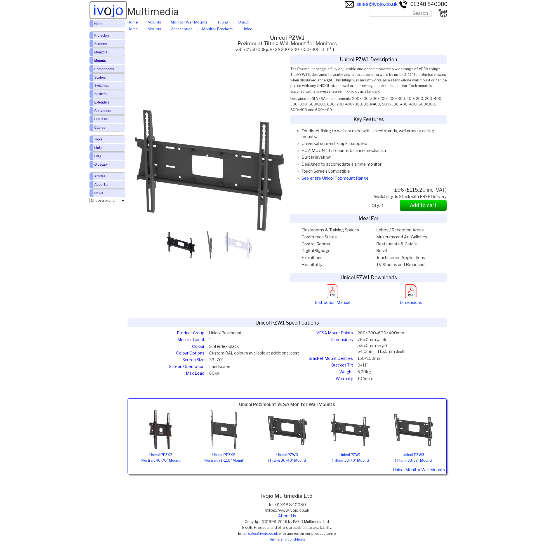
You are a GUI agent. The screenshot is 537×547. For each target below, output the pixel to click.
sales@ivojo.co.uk (377, 4)
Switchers (101, 86)
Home (98, 24)
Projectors (102, 35)
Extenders (102, 102)
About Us (287, 515)
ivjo (108, 10)
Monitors (100, 52)
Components (104, 69)
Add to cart (423, 205)
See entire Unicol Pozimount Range (335, 178)
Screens (100, 44)
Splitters (100, 94)
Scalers (100, 77)
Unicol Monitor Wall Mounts (419, 469)
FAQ (97, 156)
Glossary (101, 164)
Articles (99, 176)
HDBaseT (101, 119)
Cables (99, 128)
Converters (102, 111)
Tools (98, 139)
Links (98, 148)
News (98, 193)
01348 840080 (428, 4)
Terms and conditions (287, 539)
